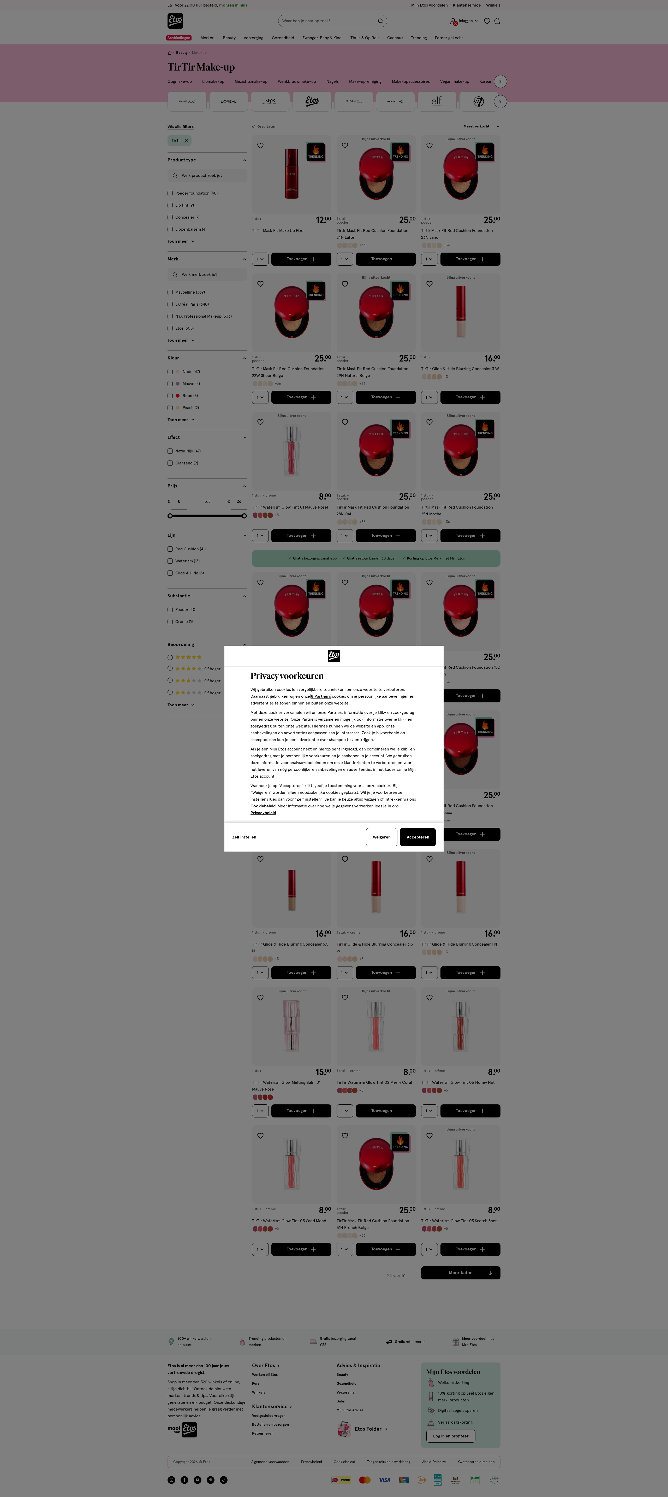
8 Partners (321, 696)
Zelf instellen (244, 837)
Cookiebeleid (263, 806)
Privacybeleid (263, 813)
